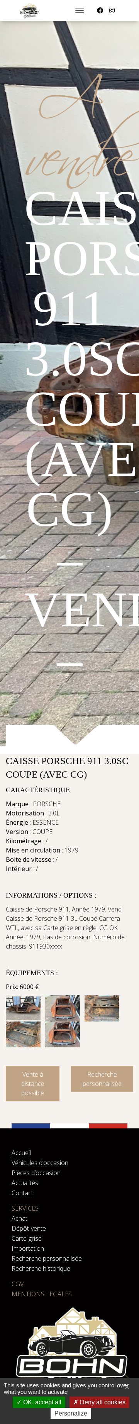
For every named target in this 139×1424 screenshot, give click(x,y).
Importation (28, 1248)
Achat (19, 1218)
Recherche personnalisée (47, 1258)
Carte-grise (27, 1238)
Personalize (70, 1413)
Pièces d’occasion (36, 1173)
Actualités (25, 1183)
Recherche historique (41, 1268)
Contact (22, 1193)
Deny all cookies (101, 1402)
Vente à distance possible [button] (32, 1083)
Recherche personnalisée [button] (102, 1079)
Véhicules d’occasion (40, 1162)
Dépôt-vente (29, 1228)
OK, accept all (41, 1402)
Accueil (21, 1152)
